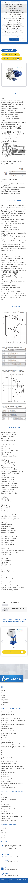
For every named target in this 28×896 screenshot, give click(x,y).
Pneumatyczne (6, 774)
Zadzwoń (8, 54)
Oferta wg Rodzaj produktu (11, 708)
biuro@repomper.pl (11, 869)
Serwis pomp (5, 818)
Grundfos (4, 828)
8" (1, 755)
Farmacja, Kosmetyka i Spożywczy (12, 816)
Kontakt (3, 704)
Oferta (3, 695)
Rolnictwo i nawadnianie (9, 799)
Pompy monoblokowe (8, 716)
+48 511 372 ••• (9, 856)
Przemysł (4, 797)
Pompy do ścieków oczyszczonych (12, 766)
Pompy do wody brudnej (9, 761)
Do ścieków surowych (8, 759)
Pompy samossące (7, 728)
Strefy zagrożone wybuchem (10, 809)
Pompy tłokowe (6, 781)
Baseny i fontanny (7, 813)
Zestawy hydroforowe (8, 787)
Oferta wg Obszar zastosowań (12, 791)
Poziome (4, 737)
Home (3, 690)
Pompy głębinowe (7, 742)
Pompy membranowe (8, 772)
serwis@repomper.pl (11, 875)
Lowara (3, 833)
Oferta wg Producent (8, 824)
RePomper (3, 881)
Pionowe (4, 735)
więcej (16, 652)
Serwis (3, 697)
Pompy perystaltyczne (8, 779)
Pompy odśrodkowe (7, 714)
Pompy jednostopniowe (8, 731)
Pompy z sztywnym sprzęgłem (11, 718)
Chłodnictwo (5, 804)
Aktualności (5, 702)
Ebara (3, 837)
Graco (3, 835)
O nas (3, 692)
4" (1, 750)
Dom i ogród (5, 802)
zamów (7, 50)
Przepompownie (6, 806)
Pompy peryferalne (7, 712)
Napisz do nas (10, 58)
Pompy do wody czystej (8, 763)
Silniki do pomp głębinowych (10, 744)
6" (1, 752)
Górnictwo (4, 811)
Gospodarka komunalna (9, 795)
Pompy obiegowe (6, 740)
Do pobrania (5, 700)
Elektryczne (5, 776)
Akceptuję (14, 39)
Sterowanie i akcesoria (8, 820)
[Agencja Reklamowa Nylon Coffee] (17, 881)
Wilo (2, 830)
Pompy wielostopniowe (8, 733)
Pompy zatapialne (7, 757)
